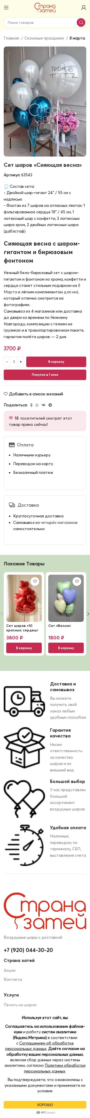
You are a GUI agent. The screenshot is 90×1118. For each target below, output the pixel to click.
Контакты (13, 979)
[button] (24, 648)
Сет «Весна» (59, 625)
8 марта (77, 38)
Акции (10, 970)
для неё (71, 291)
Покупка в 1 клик (45, 375)
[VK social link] (43, 405)
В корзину (56, 362)
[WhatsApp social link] (37, 405)
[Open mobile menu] (6, 8)
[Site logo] (45, 7)
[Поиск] (81, 22)
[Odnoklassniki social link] (31, 405)
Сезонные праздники (44, 38)
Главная (12, 38)
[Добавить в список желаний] (34, 581)
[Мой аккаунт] (84, 8)
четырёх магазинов (59, 522)
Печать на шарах (20, 1004)
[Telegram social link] (50, 405)
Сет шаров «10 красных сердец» (22, 627)
